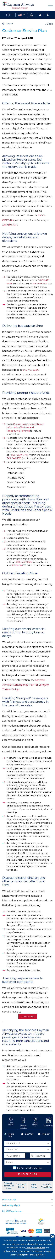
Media (9, 15)
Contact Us (27, 1016)
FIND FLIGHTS (27, 1174)
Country (21, 15)
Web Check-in (34, 1124)
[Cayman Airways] (18, 5)
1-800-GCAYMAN (18, 454)
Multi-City (46, 1134)
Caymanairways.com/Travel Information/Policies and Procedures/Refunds (25, 427)
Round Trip (11, 1135)
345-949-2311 (9, 225)
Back (50, 23)
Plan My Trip (9, 1199)
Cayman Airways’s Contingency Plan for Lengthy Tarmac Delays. (25, 685)
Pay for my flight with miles (29, 1168)
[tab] (27, 1200)
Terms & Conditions (35, 1248)
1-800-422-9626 (23, 562)
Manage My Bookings (23, 1127)
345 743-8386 (31, 369)
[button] (27, 1143)
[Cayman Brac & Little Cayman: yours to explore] (41, 1224)
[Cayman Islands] (16, 1223)
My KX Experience (11, 1211)
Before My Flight (11, 1205)
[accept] (52, 1236)
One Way (29, 1134)
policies (40, 1255)
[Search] (40, 14)
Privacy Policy (11, 1251)
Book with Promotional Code (8, 1186)
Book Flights (10, 1123)
